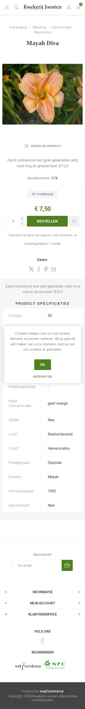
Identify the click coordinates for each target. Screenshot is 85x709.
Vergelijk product (45, 146)
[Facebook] (42, 640)
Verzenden (67, 565)
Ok (42, 364)
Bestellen (47, 221)
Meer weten (42, 376)
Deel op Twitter (31, 269)
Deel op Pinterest (46, 269)
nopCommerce (52, 691)
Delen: (42, 260)
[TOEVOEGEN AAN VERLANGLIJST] (74, 221)
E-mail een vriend (53, 269)
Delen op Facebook (38, 269)
